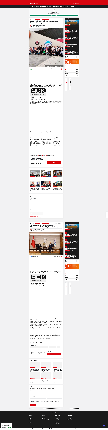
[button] (76, 3)
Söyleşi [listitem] (53, 155)
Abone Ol (54, 162)
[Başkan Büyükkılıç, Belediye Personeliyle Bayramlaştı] (46, 186)
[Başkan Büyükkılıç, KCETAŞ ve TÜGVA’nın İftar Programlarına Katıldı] (35, 175)
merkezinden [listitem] (48, 155)
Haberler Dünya (35, 25)
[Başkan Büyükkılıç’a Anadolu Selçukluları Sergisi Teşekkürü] (57, 175)
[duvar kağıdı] (38, 94)
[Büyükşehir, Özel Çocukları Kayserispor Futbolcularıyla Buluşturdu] (35, 367)
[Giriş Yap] (78, 3)
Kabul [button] (9, 427)
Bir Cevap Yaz (33, 194)
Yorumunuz (34, 198)
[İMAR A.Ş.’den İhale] (72, 23)
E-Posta (48, 206)
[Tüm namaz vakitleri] (77, 57)
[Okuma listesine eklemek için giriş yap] (61, 69)
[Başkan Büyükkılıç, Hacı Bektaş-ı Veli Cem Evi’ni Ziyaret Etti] (46, 377)
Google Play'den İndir (54, 15)
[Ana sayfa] (30, 6)
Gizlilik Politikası (4, 427)
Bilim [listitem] (32, 155)
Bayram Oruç (35, 229)
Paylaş (78, 428)
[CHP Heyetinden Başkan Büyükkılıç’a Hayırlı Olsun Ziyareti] (57, 377)
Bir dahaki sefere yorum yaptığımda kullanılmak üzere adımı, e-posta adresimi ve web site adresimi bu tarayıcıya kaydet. (45, 209)
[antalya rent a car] (66, 84)
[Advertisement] (46, 77)
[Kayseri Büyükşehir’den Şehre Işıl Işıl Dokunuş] (72, 44)
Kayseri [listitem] (43, 155)
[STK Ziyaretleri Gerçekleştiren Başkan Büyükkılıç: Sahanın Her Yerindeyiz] (35, 186)
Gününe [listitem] (39, 155)
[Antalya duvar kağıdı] (70, 84)
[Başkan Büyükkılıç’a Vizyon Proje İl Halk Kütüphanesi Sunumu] (46, 175)
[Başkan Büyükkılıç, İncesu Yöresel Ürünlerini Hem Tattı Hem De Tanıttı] (57, 186)
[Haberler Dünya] (32, 3)
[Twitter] (55, 413)
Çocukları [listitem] (35, 155)
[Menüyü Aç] (37, 3)
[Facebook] (53, 413)
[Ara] (73, 3)
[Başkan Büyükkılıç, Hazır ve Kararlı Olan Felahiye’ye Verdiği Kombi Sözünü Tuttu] (35, 377)
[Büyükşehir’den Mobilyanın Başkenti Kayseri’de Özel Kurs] (57, 367)
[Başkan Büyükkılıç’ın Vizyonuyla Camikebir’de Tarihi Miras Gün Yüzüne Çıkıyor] (72, 51)
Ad (31, 206)
